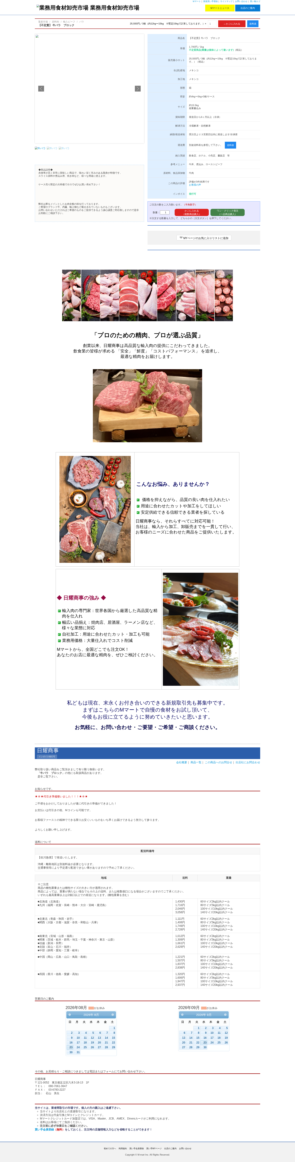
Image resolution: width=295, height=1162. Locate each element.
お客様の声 (195, 184)
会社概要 (181, 762)
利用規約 (123, 1148)
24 (78, 1047)
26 (92, 1047)
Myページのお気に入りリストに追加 (203, 237)
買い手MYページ (154, 1148)
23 (71, 1047)
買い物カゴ (255, 1)
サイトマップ (226, 1)
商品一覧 (196, 762)
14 (106, 1037)
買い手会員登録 (50, 1129)
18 (85, 1042)
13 (99, 1037)
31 (78, 1052)
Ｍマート (197, 1)
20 (99, 1042)
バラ (81, 21)
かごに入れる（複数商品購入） (191, 212)
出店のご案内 (248, 8)
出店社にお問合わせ (248, 762)
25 (85, 1047)
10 (78, 1037)
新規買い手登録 (210, 1)
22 (113, 1042)
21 (106, 1042)
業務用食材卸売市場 (114, 8)
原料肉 (55, 21)
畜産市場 (43, 21)
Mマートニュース (219, 8)
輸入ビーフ (69, 21)
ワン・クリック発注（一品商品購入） (227, 212)
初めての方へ (110, 1148)
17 (78, 1042)
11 (85, 1037)
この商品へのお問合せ (218, 762)
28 (106, 1047)
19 (92, 1042)
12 (92, 1037)
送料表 (252, 23)
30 (71, 1052)
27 (99, 1047)
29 (113, 1047)
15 (113, 1037)
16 (71, 1042)
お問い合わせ (241, 1)
